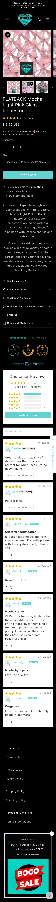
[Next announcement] (50, 5)
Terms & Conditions (18, 821)
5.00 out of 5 (36, 383)
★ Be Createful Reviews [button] (53, 454)
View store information (20, 195)
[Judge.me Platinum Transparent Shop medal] (14, 350)
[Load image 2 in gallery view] (42, 87)
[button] (7, 20)
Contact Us (13, 757)
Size (5, 155)
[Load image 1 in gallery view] (13, 87)
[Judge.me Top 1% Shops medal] (28, 350)
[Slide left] (3, 88)
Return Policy (14, 778)
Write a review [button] (28, 415)
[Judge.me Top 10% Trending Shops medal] (42, 350)
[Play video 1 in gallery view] (28, 87)
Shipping (7, 134)
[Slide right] (52, 88)
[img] (13, 443)
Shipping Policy (16, 800)
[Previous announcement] (6, 5)
